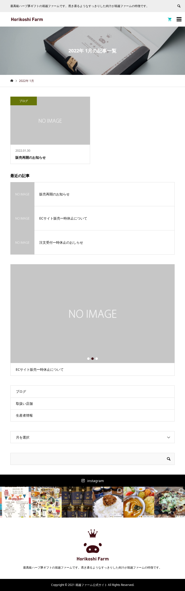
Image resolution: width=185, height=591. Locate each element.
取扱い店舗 (24, 403)
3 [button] (97, 358)
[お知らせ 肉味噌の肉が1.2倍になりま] (77, 502)
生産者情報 (24, 415)
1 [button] (88, 358)
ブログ (21, 391)
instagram (95, 480)
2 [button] (92, 358)
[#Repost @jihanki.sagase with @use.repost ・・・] (46, 502)
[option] (92, 320)
